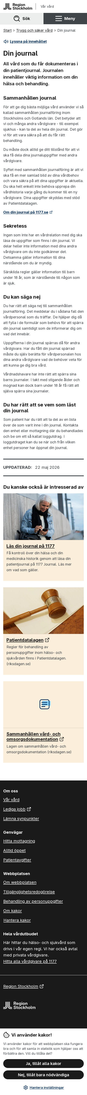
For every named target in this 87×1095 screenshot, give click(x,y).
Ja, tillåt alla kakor (43, 1063)
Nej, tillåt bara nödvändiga (43, 1074)
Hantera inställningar (47, 1088)
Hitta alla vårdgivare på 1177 (30, 961)
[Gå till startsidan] (17, 6)
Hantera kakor (17, 920)
